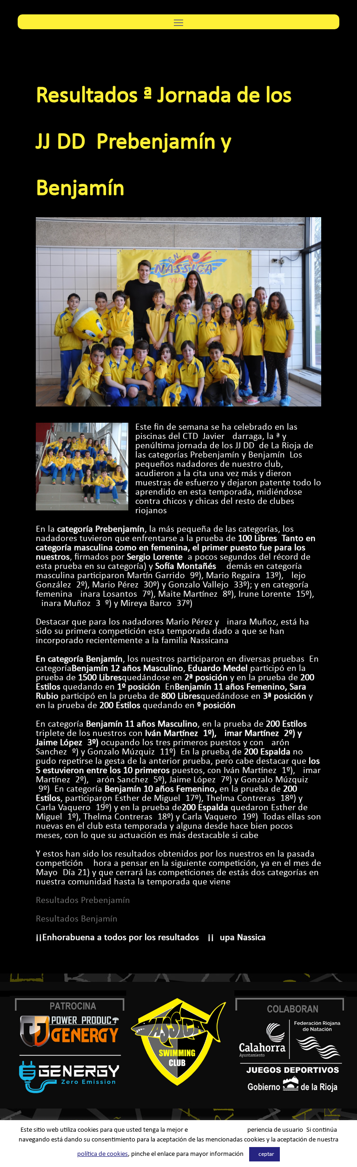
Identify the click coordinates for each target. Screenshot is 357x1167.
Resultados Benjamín (77, 919)
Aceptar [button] (264, 1154)
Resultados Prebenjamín (83, 900)
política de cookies (102, 1154)
